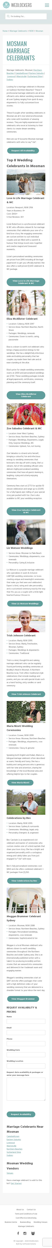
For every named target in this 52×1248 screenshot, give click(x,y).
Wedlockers (17, 5)
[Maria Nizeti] (26, 722)
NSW (31, 31)
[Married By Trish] (26, 631)
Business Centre (11, 1222)
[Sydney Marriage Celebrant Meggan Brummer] (26, 912)
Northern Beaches (14, 1149)
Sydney (10, 79)
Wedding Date (13, 1050)
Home (5, 31)
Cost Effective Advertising (26, 1218)
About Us (20, 1209)
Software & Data (29, 1244)
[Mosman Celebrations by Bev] (26, 814)
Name (9, 1016)
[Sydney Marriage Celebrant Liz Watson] (26, 544)
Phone (9, 1039)
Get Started (16, 1183)
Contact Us (31, 1209)
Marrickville (21, 76)
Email (9, 1027)
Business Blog (25, 1222)
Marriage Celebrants (18, 31)
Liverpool (11, 76)
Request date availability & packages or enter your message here (25, 1074)
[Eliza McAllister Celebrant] (26, 315)
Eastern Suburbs (36, 73)
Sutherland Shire (35, 76)
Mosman (39, 31)
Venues (10, 1173)
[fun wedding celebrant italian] (26, 424)
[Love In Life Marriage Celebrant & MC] (26, 194)
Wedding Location (15, 1061)
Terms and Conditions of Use (26, 1214)
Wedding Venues (40, 1222)
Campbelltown (21, 73)
